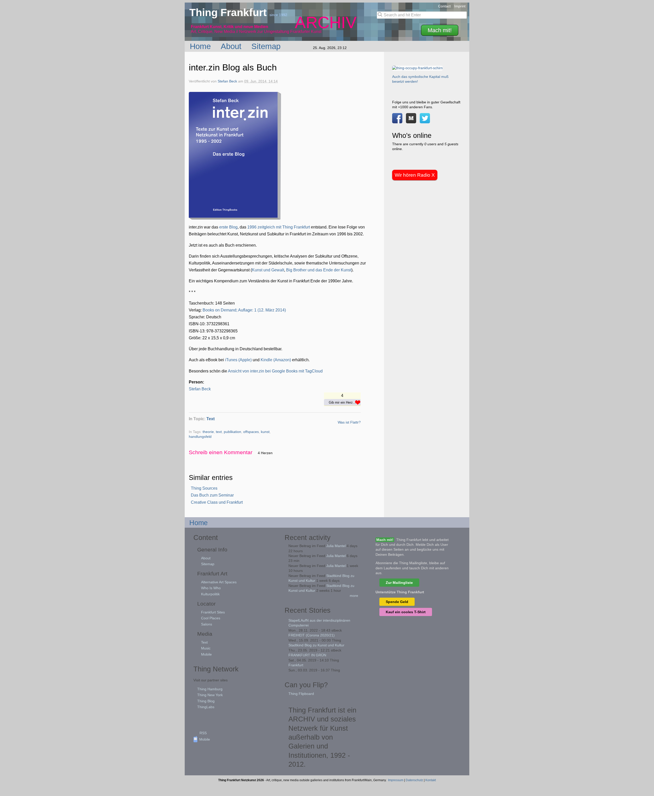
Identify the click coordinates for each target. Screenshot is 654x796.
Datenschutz (414, 780)
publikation (232, 432)
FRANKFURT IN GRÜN (307, 655)
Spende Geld (397, 602)
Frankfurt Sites (213, 612)
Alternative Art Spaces (219, 582)
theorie (208, 432)
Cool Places (210, 618)
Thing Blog (206, 701)
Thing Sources (204, 488)
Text (210, 419)
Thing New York (210, 695)
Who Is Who (211, 588)
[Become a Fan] (397, 121)
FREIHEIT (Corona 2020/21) (311, 635)
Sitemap (267, 46)
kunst (265, 432)
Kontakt (430, 780)
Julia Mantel (336, 546)
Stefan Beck (227, 81)
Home (201, 46)
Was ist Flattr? (349, 422)
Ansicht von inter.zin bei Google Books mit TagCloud (275, 371)
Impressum (395, 780)
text (219, 432)
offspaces (251, 432)
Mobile (206, 654)
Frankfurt (295, 665)
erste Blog (228, 227)
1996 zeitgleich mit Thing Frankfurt (278, 227)
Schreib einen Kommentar (220, 452)
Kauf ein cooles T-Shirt (406, 612)
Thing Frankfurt (229, 12)
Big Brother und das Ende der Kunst (318, 270)
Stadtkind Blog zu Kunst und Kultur (316, 645)
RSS (203, 733)
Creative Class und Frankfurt (217, 502)
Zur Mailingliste (399, 583)
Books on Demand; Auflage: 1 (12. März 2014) (244, 310)
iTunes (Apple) (238, 360)
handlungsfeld (200, 437)
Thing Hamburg (210, 689)
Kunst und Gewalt (268, 270)
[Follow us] (425, 121)
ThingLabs (205, 707)
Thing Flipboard (301, 694)
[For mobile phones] (411, 121)
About (232, 46)
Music (206, 648)
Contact (444, 6)
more (354, 596)
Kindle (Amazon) (276, 360)
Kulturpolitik (210, 594)
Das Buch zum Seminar (212, 495)
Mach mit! (440, 30)
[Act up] (417, 68)
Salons (206, 624)
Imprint (459, 6)
